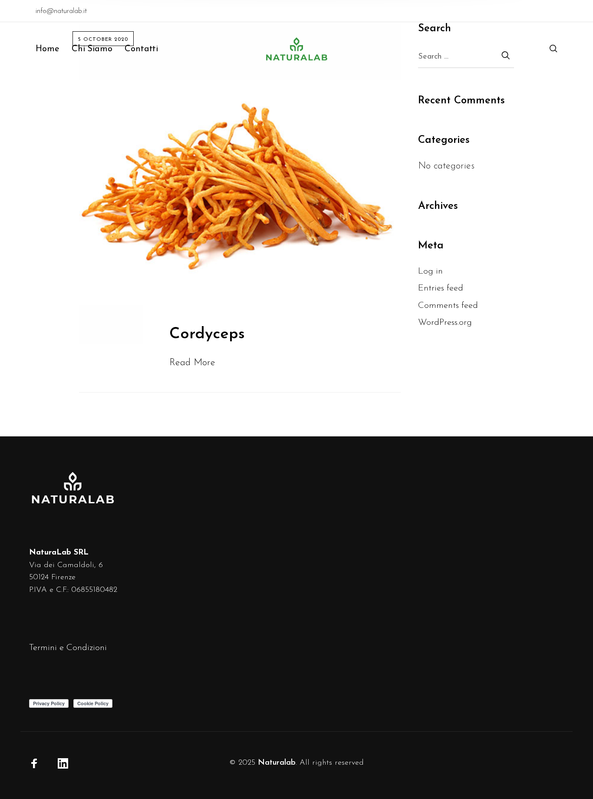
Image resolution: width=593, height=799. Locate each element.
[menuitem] (54, 49)
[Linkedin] (63, 763)
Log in (430, 271)
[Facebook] (34, 763)
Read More (192, 363)
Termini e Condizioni (68, 647)
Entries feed (440, 288)
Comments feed (448, 305)
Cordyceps (207, 334)
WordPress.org (445, 322)
